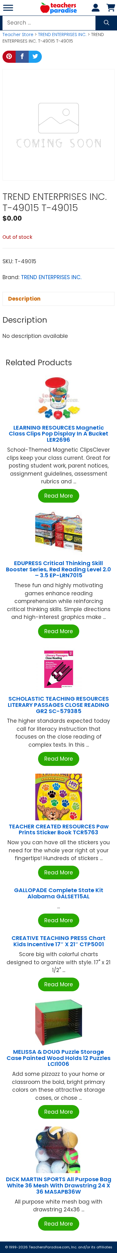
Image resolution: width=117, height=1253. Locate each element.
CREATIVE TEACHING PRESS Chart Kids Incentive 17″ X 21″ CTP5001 (58, 941)
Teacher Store (17, 34)
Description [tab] (24, 298)
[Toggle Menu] (8, 8)
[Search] (106, 23)
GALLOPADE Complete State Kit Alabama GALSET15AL (58, 893)
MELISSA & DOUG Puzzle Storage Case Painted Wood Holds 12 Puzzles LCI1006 (58, 1058)
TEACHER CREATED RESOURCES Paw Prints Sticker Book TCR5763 (59, 829)
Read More (58, 496)
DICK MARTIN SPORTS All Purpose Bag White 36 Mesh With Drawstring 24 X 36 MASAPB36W (58, 1185)
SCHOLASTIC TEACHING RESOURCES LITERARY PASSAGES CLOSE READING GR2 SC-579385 (58, 705)
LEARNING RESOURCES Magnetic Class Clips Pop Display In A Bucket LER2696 (58, 434)
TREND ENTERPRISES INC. (62, 34)
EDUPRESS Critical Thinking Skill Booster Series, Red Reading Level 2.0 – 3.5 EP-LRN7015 (58, 569)
